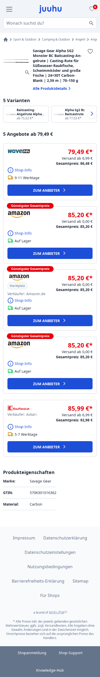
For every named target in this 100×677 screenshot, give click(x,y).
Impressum (24, 538)
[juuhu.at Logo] (50, 9)
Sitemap (80, 581)
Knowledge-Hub (50, 670)
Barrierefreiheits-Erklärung (38, 581)
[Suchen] (91, 23)
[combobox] (50, 23)
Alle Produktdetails (50, 88)
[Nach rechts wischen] (92, 114)
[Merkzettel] (91, 9)
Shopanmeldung (32, 652)
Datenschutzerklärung (65, 538)
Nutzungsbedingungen (50, 566)
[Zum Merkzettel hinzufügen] (90, 51)
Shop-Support (71, 652)
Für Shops (50, 595)
